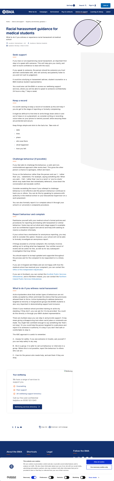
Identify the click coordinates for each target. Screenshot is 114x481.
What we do (33, 12)
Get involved (54, 12)
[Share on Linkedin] (18, 427)
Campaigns (43, 12)
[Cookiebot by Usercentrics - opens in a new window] (11, 477)
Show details (93, 477)
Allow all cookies (99, 462)
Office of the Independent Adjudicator (28, 269)
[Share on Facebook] (15, 427)
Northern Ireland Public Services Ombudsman (39, 277)
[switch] (51, 477)
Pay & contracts (67, 12)
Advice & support (81, 12)
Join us (105, 5)
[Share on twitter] (13, 427)
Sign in (91, 5)
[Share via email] (21, 427)
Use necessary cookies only (99, 467)
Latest (108, 12)
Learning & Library (96, 12)
